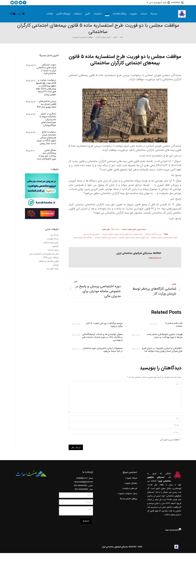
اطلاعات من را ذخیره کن (169, 439)
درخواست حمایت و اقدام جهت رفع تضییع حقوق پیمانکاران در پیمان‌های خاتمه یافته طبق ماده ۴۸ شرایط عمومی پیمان (46, 87)
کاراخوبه (55, 246)
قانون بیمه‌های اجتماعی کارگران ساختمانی (164, 237)
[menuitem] (154, 13)
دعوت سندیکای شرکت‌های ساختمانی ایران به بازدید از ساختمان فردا (46, 69)
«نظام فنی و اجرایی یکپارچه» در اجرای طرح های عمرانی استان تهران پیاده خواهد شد (162, 350)
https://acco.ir (155, 258)
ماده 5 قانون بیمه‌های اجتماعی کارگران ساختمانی (134, 237)
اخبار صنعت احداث (129, 229)
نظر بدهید (106, 229)
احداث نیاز (54, 235)
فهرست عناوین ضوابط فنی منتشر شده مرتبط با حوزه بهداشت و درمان (164, 336)
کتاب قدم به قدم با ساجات (173, 325)
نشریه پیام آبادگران (51, 242)
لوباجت (56, 265)
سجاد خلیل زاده (52, 268)
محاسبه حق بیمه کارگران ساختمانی (105, 237)
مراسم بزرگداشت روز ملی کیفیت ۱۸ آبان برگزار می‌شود (104, 325)
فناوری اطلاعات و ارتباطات (48, 261)
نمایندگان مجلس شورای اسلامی (82, 237)
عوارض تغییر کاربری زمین (91, 234)
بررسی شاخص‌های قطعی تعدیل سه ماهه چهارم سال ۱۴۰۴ (46, 104)
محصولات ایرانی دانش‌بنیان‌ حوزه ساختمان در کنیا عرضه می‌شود (102, 350)
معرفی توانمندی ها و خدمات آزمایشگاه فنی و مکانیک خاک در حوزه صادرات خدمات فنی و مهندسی (102, 337)
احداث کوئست (53, 238)
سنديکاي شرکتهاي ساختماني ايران (115, 546)
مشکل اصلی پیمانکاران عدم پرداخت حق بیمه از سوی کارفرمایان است (46, 154)
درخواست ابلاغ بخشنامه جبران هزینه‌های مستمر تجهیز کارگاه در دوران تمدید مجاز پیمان (46, 138)
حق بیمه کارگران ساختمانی (153, 234)
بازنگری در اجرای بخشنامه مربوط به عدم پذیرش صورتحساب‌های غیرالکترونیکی (47, 119)
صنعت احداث (53, 250)
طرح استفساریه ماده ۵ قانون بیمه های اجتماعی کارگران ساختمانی (122, 234)
